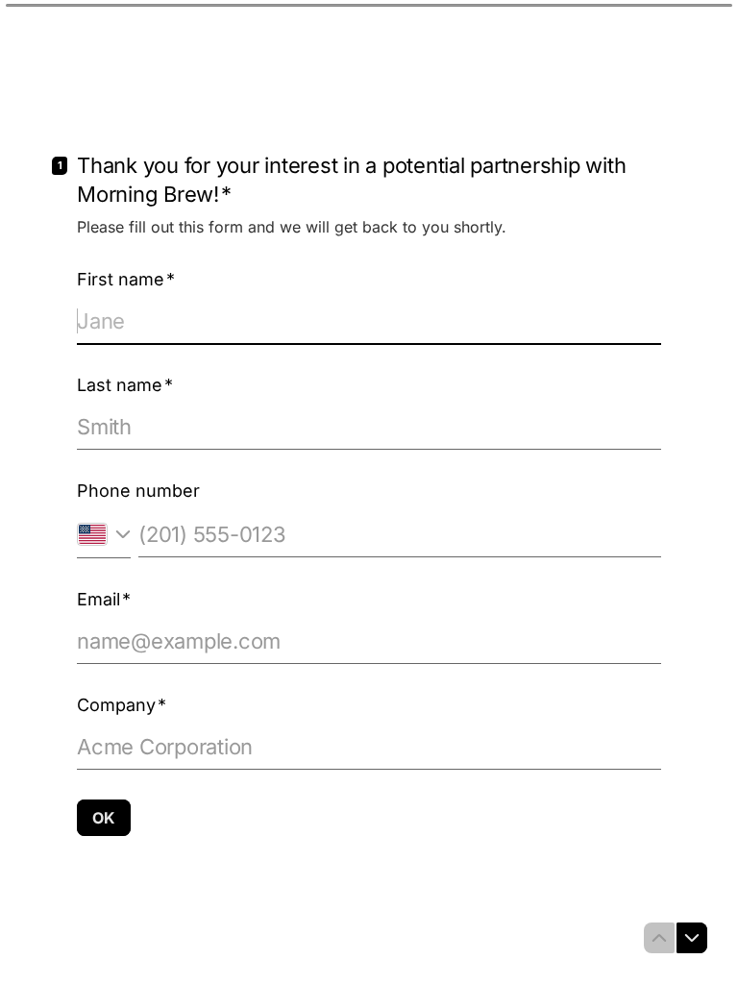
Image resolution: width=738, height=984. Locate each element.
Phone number (138, 490)
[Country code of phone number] (104, 533)
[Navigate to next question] (691, 937)
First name (126, 279)
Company (121, 705)
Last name (125, 385)
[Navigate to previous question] (659, 937)
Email (104, 599)
